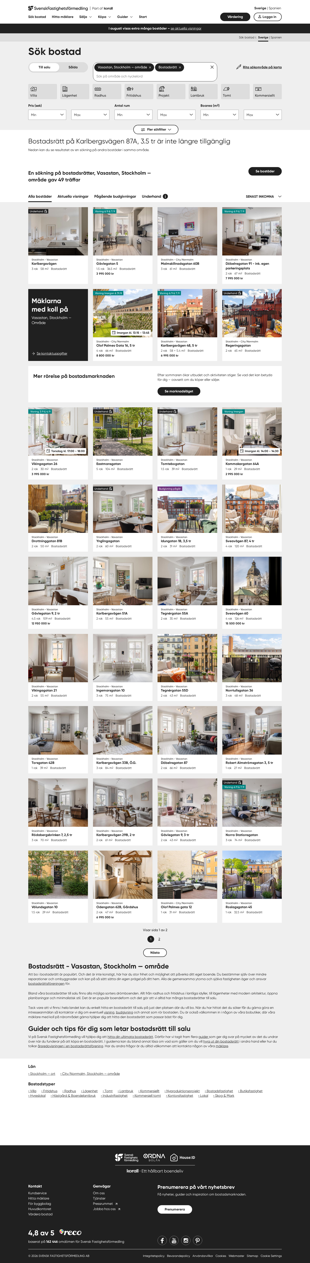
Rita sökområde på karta (262, 67)
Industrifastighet (115, 1096)
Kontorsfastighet (180, 1096)
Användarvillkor (203, 1256)
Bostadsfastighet (220, 1091)
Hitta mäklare (62, 17)
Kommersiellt (149, 1091)
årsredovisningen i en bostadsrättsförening (70, 1046)
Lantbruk (126, 1091)
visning (109, 1012)
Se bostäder (265, 171)
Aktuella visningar (73, 196)
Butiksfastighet (251, 1091)
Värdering (235, 17)
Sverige (260, 8)
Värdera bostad (40, 1214)
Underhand (151, 196)
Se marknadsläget (179, 391)
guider (203, 1037)
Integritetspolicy (154, 1256)
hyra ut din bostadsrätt (221, 1041)
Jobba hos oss (104, 1209)
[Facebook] (162, 1240)
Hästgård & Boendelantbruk (74, 1096)
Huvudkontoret (39, 1209)
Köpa (102, 17)
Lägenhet (90, 1091)
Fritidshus (50, 1091)
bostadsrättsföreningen (46, 984)
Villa (33, 1091)
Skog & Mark (224, 1096)
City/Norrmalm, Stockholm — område (91, 1074)
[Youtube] (174, 1240)
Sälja (83, 17)
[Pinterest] (197, 1240)
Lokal (204, 1096)
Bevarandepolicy (179, 1256)
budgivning (124, 1012)
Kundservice (37, 1193)
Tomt (109, 1091)
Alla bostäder (40, 196)
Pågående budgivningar (115, 196)
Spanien (275, 8)
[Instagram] (185, 1240)
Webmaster (237, 1256)
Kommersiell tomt (148, 1096)
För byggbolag (39, 1204)
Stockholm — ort (42, 1074)
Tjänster (99, 1198)
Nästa (155, 953)
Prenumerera (175, 1209)
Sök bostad (37, 17)
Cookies (221, 1256)
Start (143, 17)
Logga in (269, 17)
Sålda (73, 67)
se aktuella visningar (186, 28)
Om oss (99, 1193)
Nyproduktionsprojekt (183, 1091)
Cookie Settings (271, 1256)
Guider (122, 17)
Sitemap (253, 1256)
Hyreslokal (38, 1096)
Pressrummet (103, 1204)
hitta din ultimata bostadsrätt (130, 1037)
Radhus (70, 1091)
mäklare (222, 1046)
